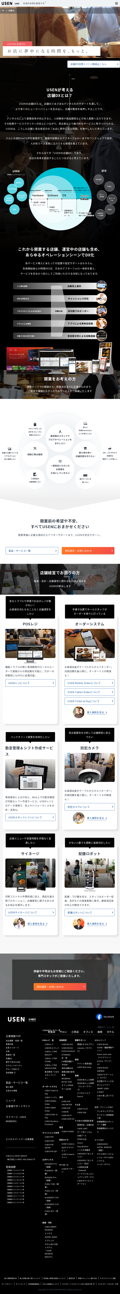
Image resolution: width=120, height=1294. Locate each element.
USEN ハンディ (51, 1097)
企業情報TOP (13, 1036)
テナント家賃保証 (84, 1063)
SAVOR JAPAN (51, 1237)
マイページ (16, 1119)
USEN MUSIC (67, 1044)
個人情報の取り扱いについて (30, 1278)
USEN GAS (81, 1112)
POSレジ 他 (48, 1040)
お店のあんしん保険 (85, 1079)
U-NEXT (100, 1092)
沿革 (8, 1051)
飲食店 (51, 1032)
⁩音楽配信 (63, 1040)
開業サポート (80, 1040)
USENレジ (49, 1044)
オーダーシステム (49, 1086)
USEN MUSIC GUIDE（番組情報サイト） (105, 1047)
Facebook (109, 1016)
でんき (77, 1104)
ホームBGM (66, 1089)
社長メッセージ (12, 1048)
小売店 (75, 1032)
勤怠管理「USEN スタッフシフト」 (52, 1074)
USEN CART (82, 1128)
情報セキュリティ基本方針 (87, 1278)
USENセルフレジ (52, 1048)
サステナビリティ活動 (108, 1278)
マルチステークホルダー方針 (108, 1284)
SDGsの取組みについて (50, 1284)
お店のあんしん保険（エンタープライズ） (85, 1086)
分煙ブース (81, 1135)
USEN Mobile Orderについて (84, 683)
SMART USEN (103, 1088)
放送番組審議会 (34, 1284)
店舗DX (9, 1058)
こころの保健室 (83, 1150)
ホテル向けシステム (105, 1154)
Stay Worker (83, 1146)
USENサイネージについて (22, 912)
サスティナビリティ (14, 1065)
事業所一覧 (10, 1055)
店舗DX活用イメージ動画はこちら (88, 64)
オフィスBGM (67, 1085)
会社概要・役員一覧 (14, 1041)
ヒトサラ (48, 1233)
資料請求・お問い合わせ (78, 550)
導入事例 (9, 1087)
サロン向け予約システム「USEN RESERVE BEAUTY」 (51, 1250)
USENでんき (82, 1108)
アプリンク (49, 1240)
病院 (99, 1032)
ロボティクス (47, 1159)
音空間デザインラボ (105, 1081)
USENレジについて (19, 683)
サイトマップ (20, 1284)
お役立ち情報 (11, 1091)
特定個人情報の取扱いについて (55, 1278)
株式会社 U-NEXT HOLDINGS (20, 1159)
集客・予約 (47, 1222)
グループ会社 (11, 1069)
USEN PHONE (68, 1131)
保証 (77, 1059)
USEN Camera (68, 1144)
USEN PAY (49, 1137)
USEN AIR (66, 1108)
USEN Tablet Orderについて (84, 692)
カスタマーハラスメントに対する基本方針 (77, 1284)
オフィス (88, 1032)
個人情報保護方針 (10, 1278)
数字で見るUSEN (13, 1062)
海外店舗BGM (67, 1068)
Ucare (80, 1143)
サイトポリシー (7, 1284)
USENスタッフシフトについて (25, 817)
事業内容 (9, 1044)
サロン (63, 1032)
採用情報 (9, 1073)
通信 (61, 1097)
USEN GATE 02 (68, 1119)
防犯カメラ (63, 1139)
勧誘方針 (72, 1278)
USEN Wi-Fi (67, 1115)
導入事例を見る (95, 712)
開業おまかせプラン (85, 1044)
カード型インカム (84, 1132)
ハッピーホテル (103, 1164)
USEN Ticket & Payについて (84, 701)
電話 (61, 1127)
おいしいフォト (103, 1084)
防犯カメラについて (79, 807)
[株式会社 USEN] (4, 10)
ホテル (110, 1032)
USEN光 (65, 1111)
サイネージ (63, 1165)
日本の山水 (81, 1139)
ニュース (11, 1100)
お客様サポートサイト (18, 1106)
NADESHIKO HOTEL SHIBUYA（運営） (104, 1147)
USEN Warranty (84, 1067)
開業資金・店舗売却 (85, 1125)
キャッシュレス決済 (50, 1132)
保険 (77, 1075)
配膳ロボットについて (80, 912)
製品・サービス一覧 (20, 550)
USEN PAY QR (51, 1151)
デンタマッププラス (105, 1111)
